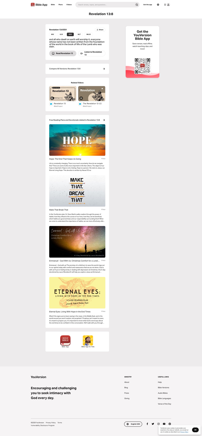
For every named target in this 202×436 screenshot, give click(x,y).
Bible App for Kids (87, 347)
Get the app (147, 4)
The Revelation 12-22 (94, 103)
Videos (69, 4)
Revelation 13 (62, 103)
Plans (61, 4)
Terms (60, 423)
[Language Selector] (158, 4)
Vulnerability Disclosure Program (42, 425)
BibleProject (58, 106)
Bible (53, 4)
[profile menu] (166, 4)
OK (195, 430)
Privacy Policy (51, 423)
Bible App (65, 347)
